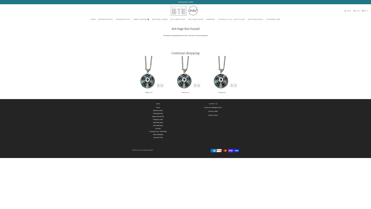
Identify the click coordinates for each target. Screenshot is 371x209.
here (192, 35)
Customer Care (273, 19)
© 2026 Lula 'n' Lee (137, 150)
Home (93, 19)
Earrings (210, 19)
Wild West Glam (178, 19)
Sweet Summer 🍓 (141, 19)
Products (148, 92)
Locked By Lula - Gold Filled (231, 19)
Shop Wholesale (255, 19)
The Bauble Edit (123, 19)
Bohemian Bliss (105, 19)
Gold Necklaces (195, 19)
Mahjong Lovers (160, 19)
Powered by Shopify (148, 150)
